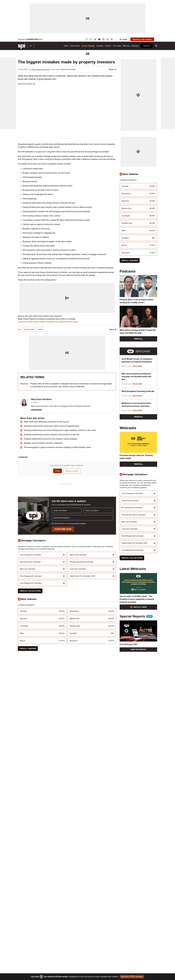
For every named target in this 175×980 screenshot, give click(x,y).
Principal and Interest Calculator (82, 562)
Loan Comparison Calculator (30, 555)
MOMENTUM (35, 39)
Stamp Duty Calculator (78, 555)
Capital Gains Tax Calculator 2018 (82, 576)
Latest (66, 46)
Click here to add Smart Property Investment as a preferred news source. (48, 322)
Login (124, 39)
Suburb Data (75, 46)
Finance (108, 46)
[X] (90, 39)
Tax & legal (117, 46)
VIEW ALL (138, 339)
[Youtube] (99, 39)
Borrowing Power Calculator (30, 562)
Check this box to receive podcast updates (70, 523)
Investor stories (29, 329)
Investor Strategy (88, 46)
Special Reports (136, 616)
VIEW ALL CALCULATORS (30, 591)
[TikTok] (107, 39)
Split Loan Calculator (27, 569)
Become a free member (142, 39)
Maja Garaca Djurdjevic (41, 69)
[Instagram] (103, 39)
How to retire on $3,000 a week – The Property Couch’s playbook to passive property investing (137, 599)
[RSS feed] (111, 39)
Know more (36, 410)
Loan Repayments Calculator (31, 583)
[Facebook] (86, 39)
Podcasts (135, 46)
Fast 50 (146, 46)
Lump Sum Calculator (78, 569)
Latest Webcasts (133, 569)
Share (111, 69)
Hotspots (99, 46)
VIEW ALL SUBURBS (28, 648)
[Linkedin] (95, 39)
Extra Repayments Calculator (31, 576)
